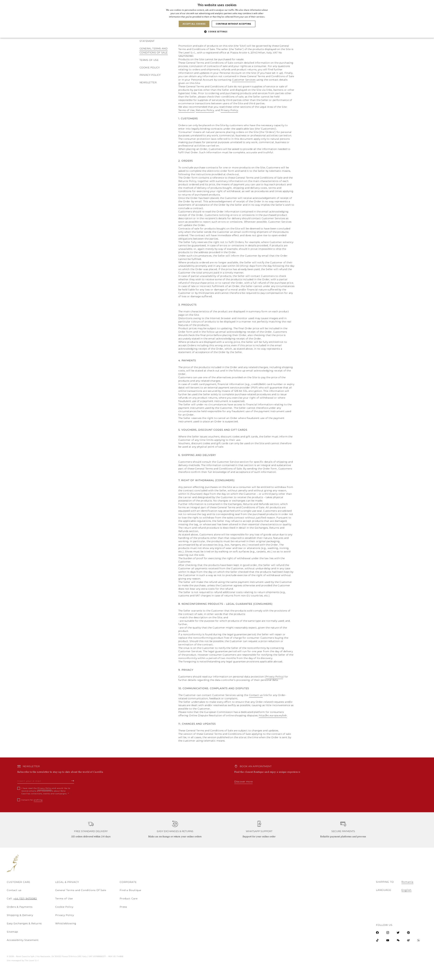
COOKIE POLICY (150, 67)
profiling (38, 800)
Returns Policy (205, 110)
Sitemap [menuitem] (12, 931)
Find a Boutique (130, 890)
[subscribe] (72, 780)
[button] (217, 32)
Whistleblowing (65, 923)
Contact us (256, 695)
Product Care (128, 898)
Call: (22, 898)
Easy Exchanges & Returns (24, 923)
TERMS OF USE (149, 60)
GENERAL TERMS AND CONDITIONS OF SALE (154, 50)
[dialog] (217, 19)
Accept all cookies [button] (194, 23)
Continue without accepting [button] (233, 23)
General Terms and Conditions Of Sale (80, 890)
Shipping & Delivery (20, 915)
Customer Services (243, 79)
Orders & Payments (20, 906)
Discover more (243, 781)
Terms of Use (186, 110)
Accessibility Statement (23, 940)
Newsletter (148, 82)
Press (123, 906)
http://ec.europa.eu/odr (273, 715)
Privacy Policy (150, 74)
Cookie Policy (64, 906)
